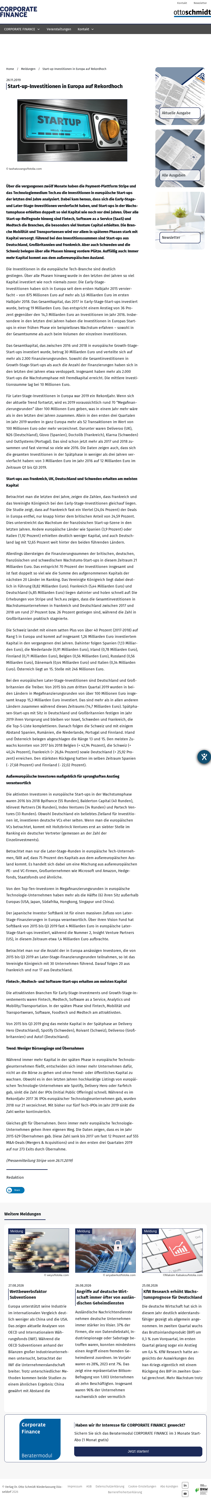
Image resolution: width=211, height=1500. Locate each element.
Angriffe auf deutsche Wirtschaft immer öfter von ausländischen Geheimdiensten (105, 1318)
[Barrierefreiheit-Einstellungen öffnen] (204, 757)
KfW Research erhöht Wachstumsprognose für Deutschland (172, 1318)
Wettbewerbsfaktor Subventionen (38, 1318)
